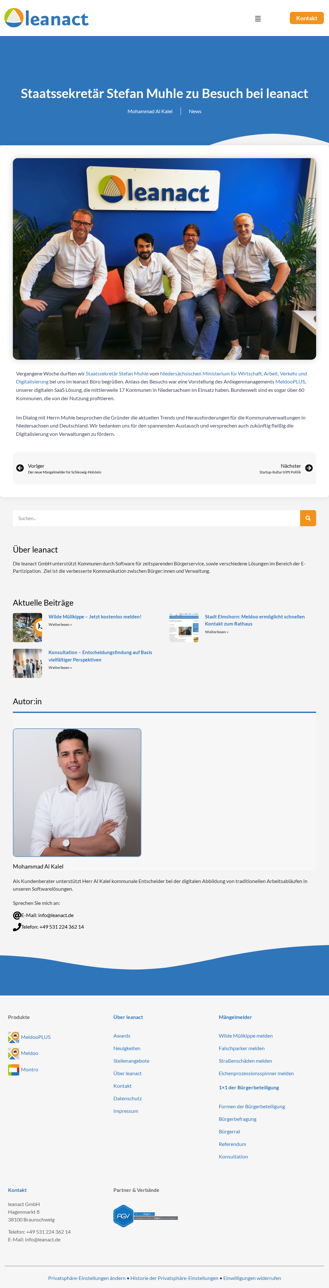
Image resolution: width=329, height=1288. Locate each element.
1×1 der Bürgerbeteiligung (249, 1087)
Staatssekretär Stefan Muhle (117, 373)
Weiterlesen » (60, 624)
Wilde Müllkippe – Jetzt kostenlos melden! (95, 616)
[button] (181, 18)
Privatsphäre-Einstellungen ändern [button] (87, 1278)
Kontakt (17, 1190)
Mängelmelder (235, 1017)
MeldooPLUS (290, 381)
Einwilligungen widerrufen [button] (252, 1278)
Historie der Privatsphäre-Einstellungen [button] (174, 1278)
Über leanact (128, 1017)
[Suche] (308, 518)
